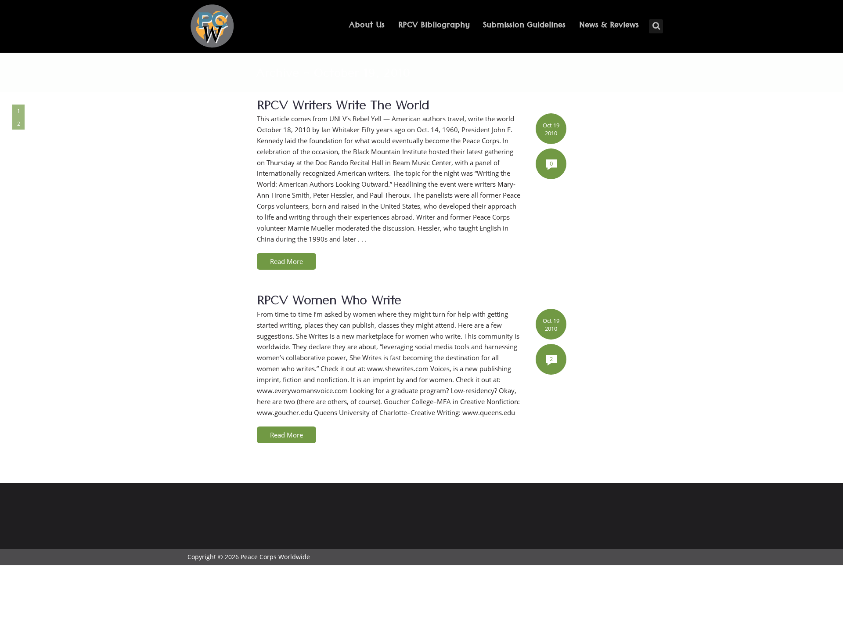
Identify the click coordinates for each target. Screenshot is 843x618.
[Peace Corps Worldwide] (212, 27)
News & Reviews (609, 26)
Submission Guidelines (524, 26)
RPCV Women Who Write (328, 302)
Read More (286, 261)
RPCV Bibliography (434, 26)
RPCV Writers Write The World (343, 107)
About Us (367, 26)
